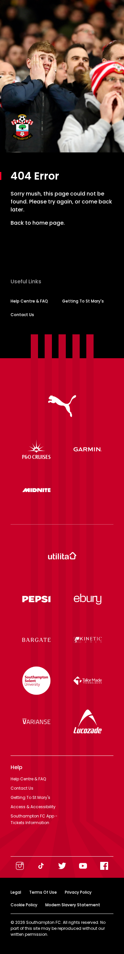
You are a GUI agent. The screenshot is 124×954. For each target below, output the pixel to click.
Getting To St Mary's (83, 301)
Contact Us (22, 314)
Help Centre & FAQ (29, 301)
